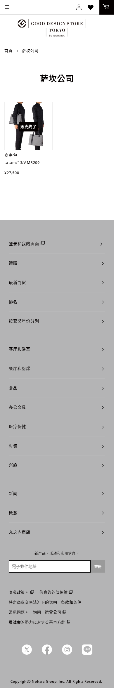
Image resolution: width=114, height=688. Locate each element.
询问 (37, 612)
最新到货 (17, 282)
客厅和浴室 (19, 349)
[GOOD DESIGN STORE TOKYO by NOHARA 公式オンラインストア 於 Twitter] (27, 653)
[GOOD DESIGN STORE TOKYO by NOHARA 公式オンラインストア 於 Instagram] (67, 653)
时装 (13, 445)
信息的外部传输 (53, 592)
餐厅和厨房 (19, 368)
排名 (13, 301)
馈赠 (13, 263)
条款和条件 (71, 602)
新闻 (13, 493)
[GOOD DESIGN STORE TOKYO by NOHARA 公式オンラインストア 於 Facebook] (47, 653)
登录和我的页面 (24, 243)
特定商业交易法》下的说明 (33, 602)
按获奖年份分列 (24, 321)
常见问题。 (19, 612)
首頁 (8, 50)
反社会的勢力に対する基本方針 (37, 622)
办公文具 (17, 407)
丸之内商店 (19, 532)
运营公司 (53, 612)
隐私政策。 (19, 592)
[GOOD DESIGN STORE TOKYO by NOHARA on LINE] (87, 653)
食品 (13, 388)
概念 (13, 512)
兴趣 (13, 465)
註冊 (97, 566)
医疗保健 (17, 426)
